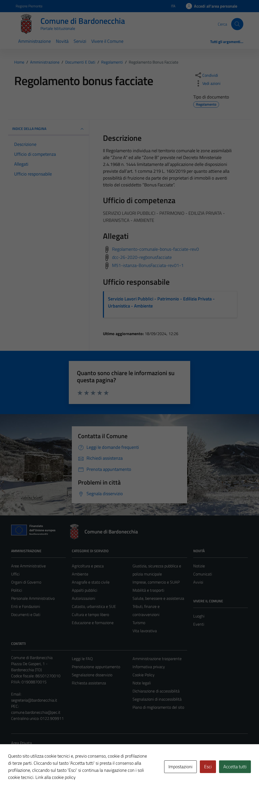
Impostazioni (180, 766)
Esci (208, 766)
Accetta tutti (235, 766)
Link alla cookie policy (55, 777)
